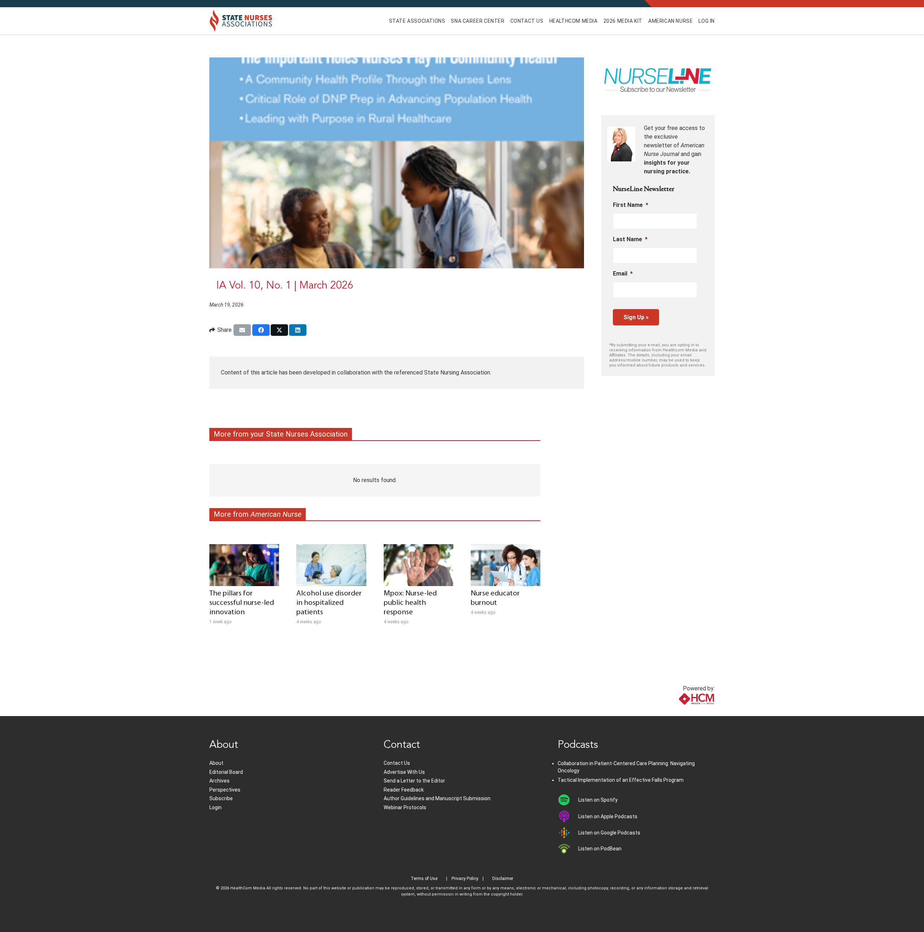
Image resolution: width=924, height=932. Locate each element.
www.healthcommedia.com (680, 711)
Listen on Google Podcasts (609, 833)
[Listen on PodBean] (568, 848)
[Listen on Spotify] (568, 800)
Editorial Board (226, 772)
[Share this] (261, 330)
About (216, 763)
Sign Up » (636, 317)
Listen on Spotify (598, 800)
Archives (219, 781)
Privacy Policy (465, 878)
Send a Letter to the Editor (414, 781)
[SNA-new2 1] (241, 21)
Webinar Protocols (405, 807)
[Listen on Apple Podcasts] (568, 816)
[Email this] (242, 330)
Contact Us (397, 763)
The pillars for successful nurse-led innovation (241, 603)
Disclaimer (502, 878)
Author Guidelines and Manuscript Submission (437, 798)
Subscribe (221, 798)
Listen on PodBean (600, 848)
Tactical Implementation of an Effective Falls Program (621, 780)
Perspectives (224, 790)
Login (215, 807)
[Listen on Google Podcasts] (568, 832)
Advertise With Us (404, 772)
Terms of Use (424, 878)
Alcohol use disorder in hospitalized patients (329, 603)
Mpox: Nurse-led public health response (410, 603)
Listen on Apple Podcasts (607, 816)
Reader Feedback (404, 790)
